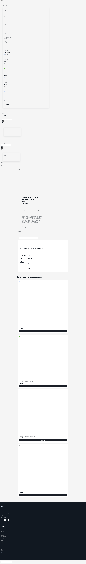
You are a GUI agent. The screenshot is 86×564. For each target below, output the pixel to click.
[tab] (22, 238)
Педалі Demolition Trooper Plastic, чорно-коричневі (27, 436)
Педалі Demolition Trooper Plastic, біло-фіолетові (26, 381)
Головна (2, 162)
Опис (22, 238)
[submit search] (3, 121)
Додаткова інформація (31, 238)
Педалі (2, 165)
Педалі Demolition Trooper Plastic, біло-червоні (26, 326)
